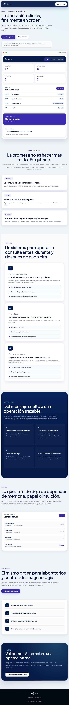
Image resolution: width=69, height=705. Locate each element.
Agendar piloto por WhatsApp (17, 674)
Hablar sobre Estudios (11, 591)
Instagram (30, 697)
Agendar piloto (61, 4)
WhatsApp (38, 697)
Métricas (60, 59)
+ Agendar (60, 88)
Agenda (53, 59)
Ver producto (22, 37)
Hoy (47, 59)
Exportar (62, 515)
